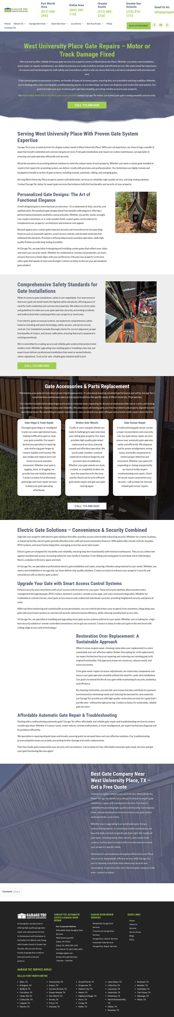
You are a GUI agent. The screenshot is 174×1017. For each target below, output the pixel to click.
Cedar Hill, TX (26, 996)
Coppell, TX (25, 1003)
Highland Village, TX (87, 996)
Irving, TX (82, 1003)
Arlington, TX (26, 985)
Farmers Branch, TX (58, 989)
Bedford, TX (25, 989)
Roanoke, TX (113, 1010)
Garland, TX (54, 1006)
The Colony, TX (143, 992)
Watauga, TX (143, 996)
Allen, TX (24, 982)
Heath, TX (82, 992)
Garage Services (37, 24)
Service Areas (94, 24)
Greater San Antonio (133, 5)
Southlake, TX (143, 989)
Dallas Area (76, 5)
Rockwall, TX (143, 982)
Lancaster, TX (114, 989)
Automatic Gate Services (103, 942)
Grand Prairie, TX (86, 982)
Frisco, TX (53, 1003)
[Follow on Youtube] (160, 25)
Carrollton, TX (26, 992)
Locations (76, 24)
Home (7, 24)
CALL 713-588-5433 (87, 105)
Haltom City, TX (85, 989)
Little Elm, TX (114, 985)
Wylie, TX (141, 999)
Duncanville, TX (56, 982)
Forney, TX (53, 999)
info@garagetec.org (64, 953)
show (16, 892)
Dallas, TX (112, 1006)
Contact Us (10, 28)
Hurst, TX (82, 999)
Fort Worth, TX (55, 996)
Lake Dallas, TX (115, 982)
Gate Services (58, 24)
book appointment (138, 25)
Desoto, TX (25, 1006)
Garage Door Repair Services (105, 946)
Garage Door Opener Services (105, 938)
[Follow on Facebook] (154, 25)
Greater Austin (102, 5)
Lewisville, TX (114, 992)
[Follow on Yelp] (167, 25)
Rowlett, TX (142, 985)
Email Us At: (162, 7)
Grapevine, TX (84, 985)
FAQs (109, 24)
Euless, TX (53, 985)
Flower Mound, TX (57, 992)
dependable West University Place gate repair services (49, 95)
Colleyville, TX (26, 999)
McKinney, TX (114, 996)
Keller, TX (82, 1006)
